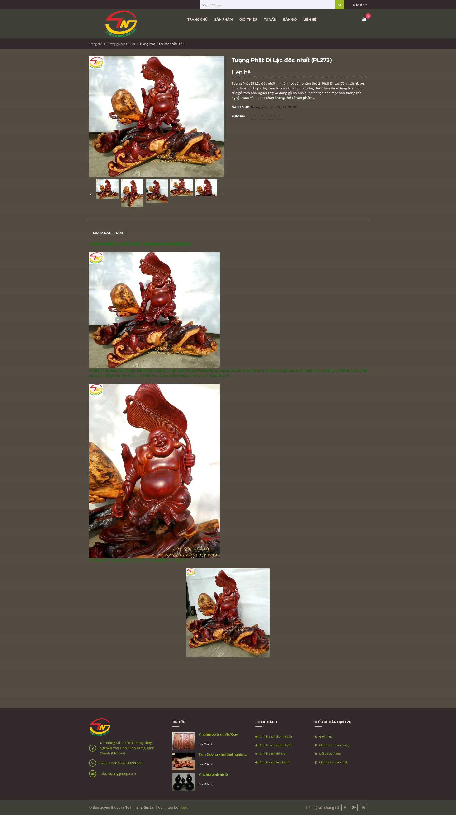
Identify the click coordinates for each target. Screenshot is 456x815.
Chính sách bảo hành (275, 762)
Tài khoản (358, 5)
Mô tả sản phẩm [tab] (108, 232)
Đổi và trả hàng (330, 753)
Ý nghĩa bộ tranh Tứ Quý (218, 734)
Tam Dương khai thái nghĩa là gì (224, 754)
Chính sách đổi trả (272, 753)
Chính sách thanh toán (276, 736)
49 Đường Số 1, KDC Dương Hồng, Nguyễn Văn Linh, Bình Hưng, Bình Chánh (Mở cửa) (127, 747)
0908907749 (133, 763)
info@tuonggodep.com (118, 773)
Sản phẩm (223, 19)
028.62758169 (111, 763)
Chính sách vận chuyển (276, 745)
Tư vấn (270, 19)
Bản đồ (290, 19)
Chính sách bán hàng (334, 745)
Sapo (184, 807)
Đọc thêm (205, 744)
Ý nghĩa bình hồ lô (213, 774)
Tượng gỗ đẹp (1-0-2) (121, 44)
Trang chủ (197, 19)
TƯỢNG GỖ (289, 107)
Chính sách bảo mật (333, 762)
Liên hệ (309, 19)
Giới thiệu (248, 19)
